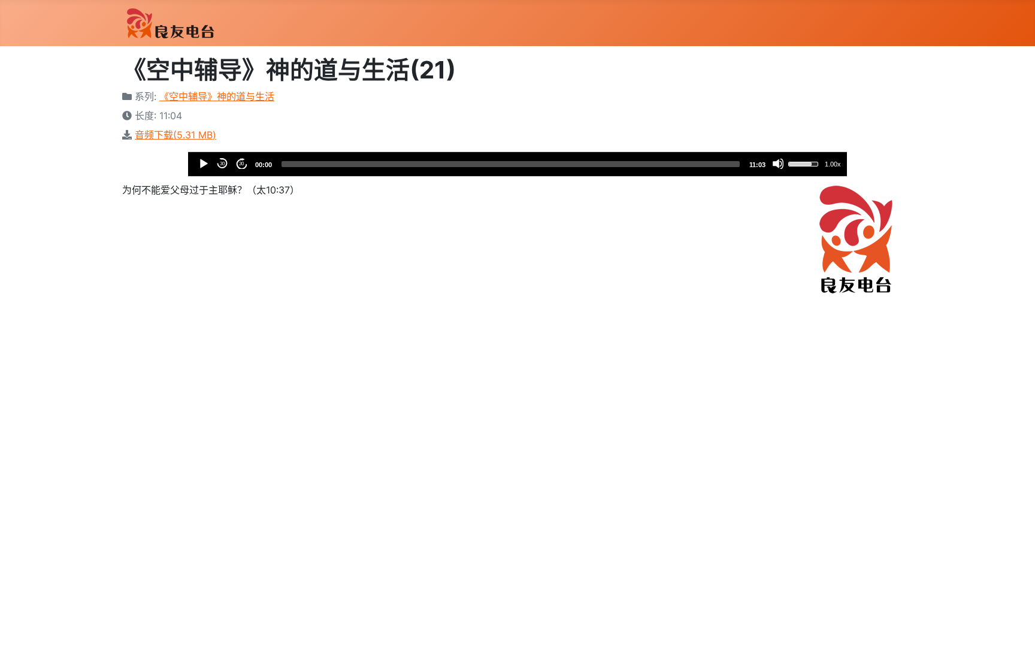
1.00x (833, 164)
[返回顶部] (1014, 646)
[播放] (203, 163)
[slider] (511, 164)
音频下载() (175, 135)
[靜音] (778, 163)
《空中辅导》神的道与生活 (216, 96)
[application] (517, 164)
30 (222, 164)
